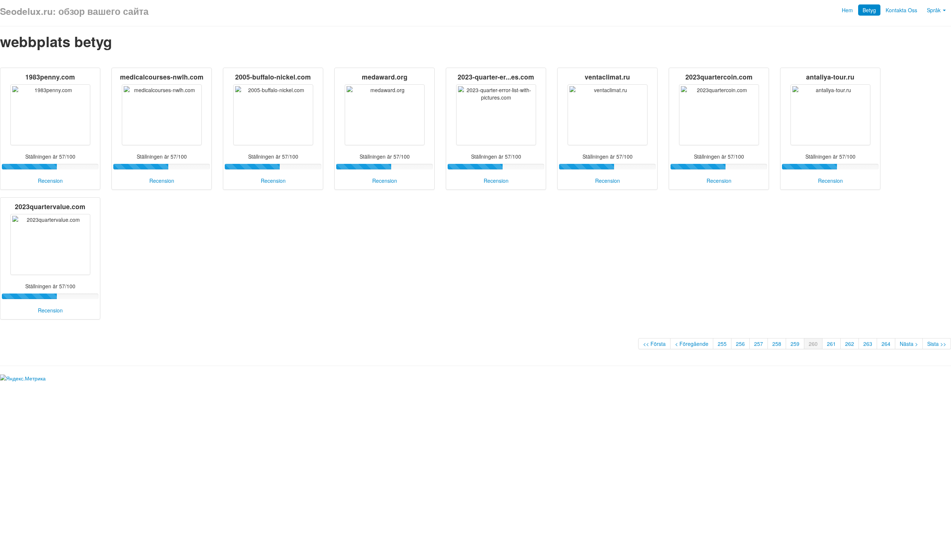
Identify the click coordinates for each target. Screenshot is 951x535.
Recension (50, 180)
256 (740, 343)
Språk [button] (934, 10)
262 (849, 343)
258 (776, 343)
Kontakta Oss (901, 10)
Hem (847, 10)
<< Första (654, 343)
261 (831, 343)
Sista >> (936, 343)
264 (886, 343)
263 (867, 343)
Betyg (869, 10)
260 (813, 343)
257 (758, 343)
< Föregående (691, 343)
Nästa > (909, 343)
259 (795, 343)
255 (722, 343)
